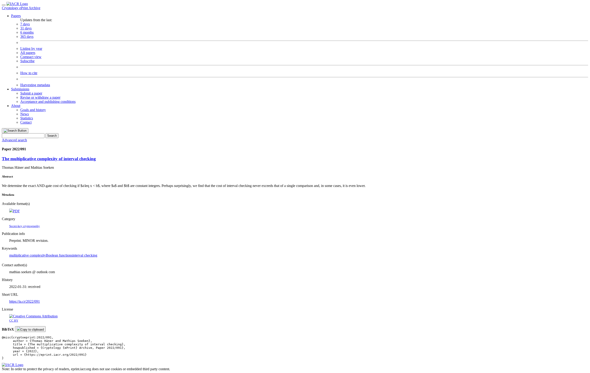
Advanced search (14, 140)
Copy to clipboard (32, 329)
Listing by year (31, 48)
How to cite (28, 73)
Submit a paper (31, 93)
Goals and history (33, 110)
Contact (26, 122)
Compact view (30, 57)
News (24, 114)
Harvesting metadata (35, 85)
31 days (26, 28)
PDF (16, 211)
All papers (27, 53)
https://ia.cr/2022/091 (24, 301)
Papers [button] (16, 16)
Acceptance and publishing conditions (48, 102)
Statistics (26, 118)
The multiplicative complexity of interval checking (49, 158)
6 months (27, 32)
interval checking (84, 255)
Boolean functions (59, 255)
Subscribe (27, 61)
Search (52, 135)
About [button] (15, 106)
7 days (25, 24)
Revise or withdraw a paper (40, 97)
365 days (26, 36)
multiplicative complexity (27, 255)
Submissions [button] (20, 89)
